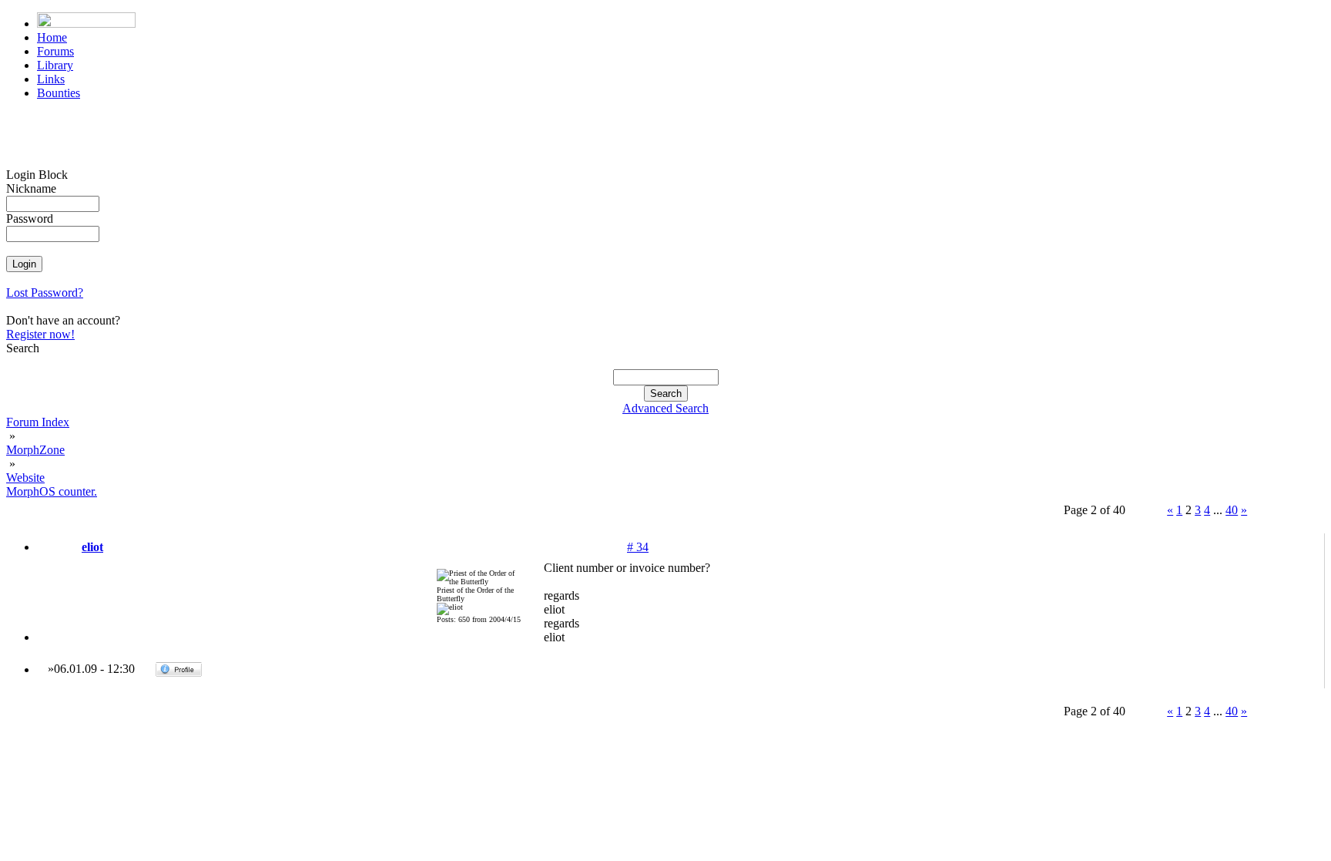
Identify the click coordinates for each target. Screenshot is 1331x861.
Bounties (58, 92)
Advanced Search (665, 408)
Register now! (40, 334)
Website (25, 477)
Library (55, 65)
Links (51, 79)
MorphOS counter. (51, 491)
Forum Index (37, 422)
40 (1231, 509)
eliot (92, 546)
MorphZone (35, 449)
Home (52, 37)
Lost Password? (44, 292)
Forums (55, 51)
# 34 (638, 546)
